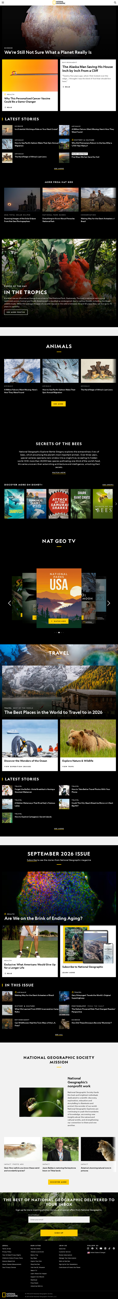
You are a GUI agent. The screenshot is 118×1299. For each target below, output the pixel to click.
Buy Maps (34, 1258)
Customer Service (65, 1252)
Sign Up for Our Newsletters (68, 1264)
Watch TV (34, 1270)
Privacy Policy (6, 1252)
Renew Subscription (65, 1255)
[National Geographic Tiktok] (109, 1248)
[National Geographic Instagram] (88, 1248)
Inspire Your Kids (36, 1261)
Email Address (33, 1215)
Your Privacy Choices (9, 1267)
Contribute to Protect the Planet (69, 1267)
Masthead (34, 1280)
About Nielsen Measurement (11, 1264)
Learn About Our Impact (39, 1273)
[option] (22, 205)
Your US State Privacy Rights (11, 1255)
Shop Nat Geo (35, 1264)
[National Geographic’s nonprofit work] (59, 1102)
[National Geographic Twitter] (96, 1248)
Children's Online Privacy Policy (12, 1258)
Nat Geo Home (35, 1249)
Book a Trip (34, 1255)
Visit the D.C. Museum (38, 1267)
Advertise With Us (37, 1286)
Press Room (34, 1283)
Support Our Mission (37, 1277)
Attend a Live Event (37, 1252)
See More (59, 168)
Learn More (68, 972)
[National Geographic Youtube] (101, 1248)
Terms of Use (6, 1249)
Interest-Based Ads (8, 1261)
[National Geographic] (59, 2)
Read (9, 107)
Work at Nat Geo (64, 1261)
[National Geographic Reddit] (113, 1248)
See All (59, 1035)
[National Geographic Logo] (10, 1296)
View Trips (68, 766)
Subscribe (32, 860)
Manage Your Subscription (67, 1258)
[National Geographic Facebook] (92, 1248)
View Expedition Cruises (17, 766)
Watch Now (59, 472)
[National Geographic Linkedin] (105, 1248)
